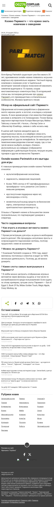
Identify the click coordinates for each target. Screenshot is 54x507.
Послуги (22, 422)
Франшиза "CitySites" (8, 450)
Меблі (21, 411)
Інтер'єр (22, 418)
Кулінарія (4, 422)
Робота (22, 426)
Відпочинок (23, 407)
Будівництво (6, 407)
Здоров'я (41, 399)
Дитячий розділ (43, 426)
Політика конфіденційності (10, 500)
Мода (39, 418)
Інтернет (22, 415)
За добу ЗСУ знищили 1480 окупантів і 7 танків (19, 387)
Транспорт (41, 403)
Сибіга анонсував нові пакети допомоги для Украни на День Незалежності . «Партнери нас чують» (24, 338)
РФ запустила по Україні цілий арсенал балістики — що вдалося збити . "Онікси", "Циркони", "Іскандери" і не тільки (25, 363)
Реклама (4, 430)
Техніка (22, 399)
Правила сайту (26, 500)
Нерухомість (24, 403)
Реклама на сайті (7, 448)
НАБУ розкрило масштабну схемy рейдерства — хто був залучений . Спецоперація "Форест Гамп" (23, 355)
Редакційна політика (17, 502)
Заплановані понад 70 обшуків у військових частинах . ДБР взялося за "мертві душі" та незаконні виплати (23, 380)
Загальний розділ (8, 399)
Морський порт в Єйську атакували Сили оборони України (23, 331)
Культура (40, 415)
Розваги (40, 407)
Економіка (5, 418)
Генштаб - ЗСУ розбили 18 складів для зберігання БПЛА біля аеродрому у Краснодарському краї (24, 315)
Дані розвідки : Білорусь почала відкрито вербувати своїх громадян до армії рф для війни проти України (23, 324)
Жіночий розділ (7, 415)
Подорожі (5, 426)
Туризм (4, 403)
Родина (40, 422)
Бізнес (3, 411)
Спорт (39, 411)
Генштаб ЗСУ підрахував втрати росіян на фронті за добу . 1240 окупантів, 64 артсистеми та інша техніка (25, 347)
